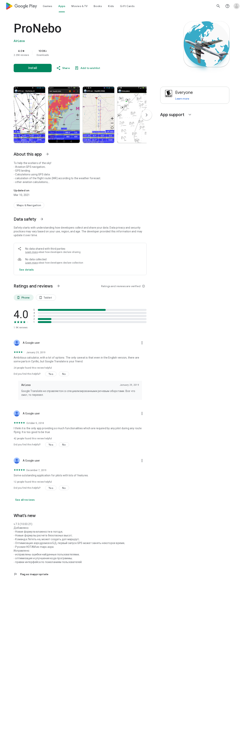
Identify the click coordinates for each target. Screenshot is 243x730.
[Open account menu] (236, 6)
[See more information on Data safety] (41, 219)
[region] (90, 53)
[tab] (47, 6)
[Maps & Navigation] (29, 205)
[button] (29, 115)
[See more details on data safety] (27, 269)
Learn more (31, 252)
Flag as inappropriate (31, 574)
